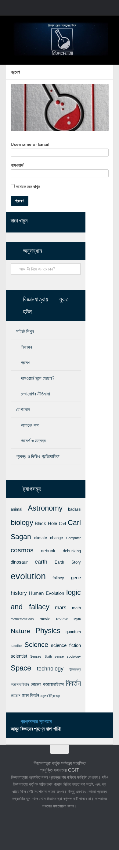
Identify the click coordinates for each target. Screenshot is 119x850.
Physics (47, 630)
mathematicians (22, 619)
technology (50, 669)
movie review (53, 619)
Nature (20, 630)
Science (36, 644)
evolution (28, 576)
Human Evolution (46, 593)
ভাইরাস (15, 695)
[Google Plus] (67, 221)
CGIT (73, 770)
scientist (19, 656)
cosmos (22, 549)
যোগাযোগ (23, 409)
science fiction (66, 645)
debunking (72, 551)
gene (76, 577)
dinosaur (19, 562)
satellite (16, 646)
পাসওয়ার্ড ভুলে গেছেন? (37, 378)
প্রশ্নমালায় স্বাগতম (36, 721)
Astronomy (45, 508)
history (19, 593)
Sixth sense (54, 656)
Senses (35, 656)
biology (22, 523)
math (76, 608)
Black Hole (46, 523)
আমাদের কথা (30, 425)
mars (61, 607)
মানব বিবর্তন (30, 695)
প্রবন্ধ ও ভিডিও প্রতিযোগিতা (38, 456)
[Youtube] (77, 221)
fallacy (58, 578)
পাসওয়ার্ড (17, 165)
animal (16, 509)
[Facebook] (48, 221)
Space (21, 668)
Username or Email (30, 144)
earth (41, 562)
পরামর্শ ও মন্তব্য (33, 440)
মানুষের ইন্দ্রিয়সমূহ (50, 695)
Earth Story (68, 562)
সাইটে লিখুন (25, 331)
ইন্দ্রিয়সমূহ (75, 669)
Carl (62, 523)
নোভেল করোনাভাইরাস (47, 684)
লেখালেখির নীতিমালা (35, 393)
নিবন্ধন (26, 346)
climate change (48, 537)
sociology (74, 656)
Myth (77, 619)
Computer (73, 538)
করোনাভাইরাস (20, 684)
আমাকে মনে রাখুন (27, 186)
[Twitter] (57, 221)
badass (74, 509)
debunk (48, 550)
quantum (73, 631)
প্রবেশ (25, 362)
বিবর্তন (73, 683)
